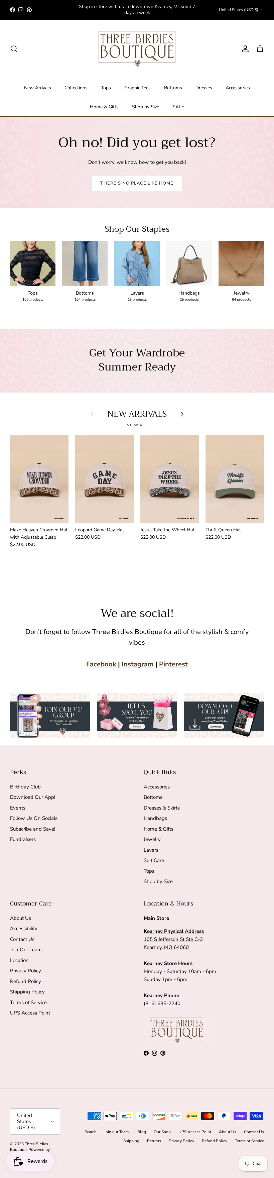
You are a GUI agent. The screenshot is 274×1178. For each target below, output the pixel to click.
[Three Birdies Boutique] (137, 49)
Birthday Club (25, 786)
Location (19, 960)
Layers (151, 850)
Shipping (131, 1141)
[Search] (14, 49)
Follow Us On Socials (33, 818)
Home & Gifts (104, 107)
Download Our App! (32, 797)
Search (91, 1132)
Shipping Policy (27, 991)
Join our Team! (117, 1132)
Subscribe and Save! (32, 829)
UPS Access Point (30, 1012)
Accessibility (23, 928)
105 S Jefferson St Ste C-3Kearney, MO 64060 (174, 939)
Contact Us (22, 939)
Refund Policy (25, 981)
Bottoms (173, 88)
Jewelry (152, 839)
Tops (106, 88)
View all (137, 425)
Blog (141, 1132)
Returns (154, 1141)
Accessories (238, 88)
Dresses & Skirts (162, 808)
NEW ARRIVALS (137, 414)
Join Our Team (26, 949)
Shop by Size (145, 107)
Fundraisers (23, 839)
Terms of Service (28, 1002)
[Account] (244, 49)
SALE (178, 107)
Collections (76, 88)
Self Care (154, 860)
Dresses (203, 88)
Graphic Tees (137, 88)
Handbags (155, 818)
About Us (20, 918)
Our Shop (162, 1132)
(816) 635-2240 (162, 1003)
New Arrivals (37, 88)
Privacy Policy (25, 970)
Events (17, 808)
